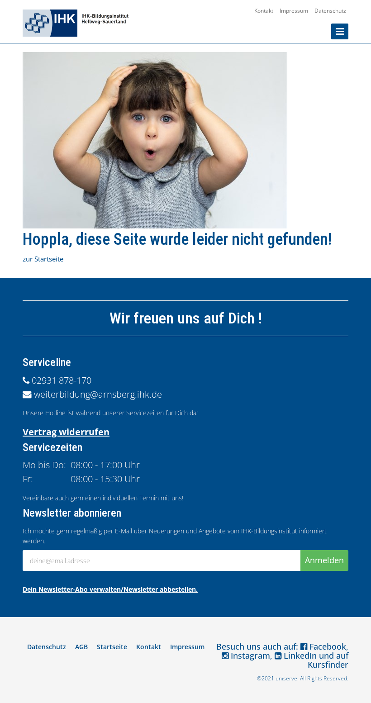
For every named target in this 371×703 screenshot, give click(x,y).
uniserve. (287, 678)
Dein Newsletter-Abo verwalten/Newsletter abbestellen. (110, 589)
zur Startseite (43, 258)
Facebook (326, 646)
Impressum (294, 10)
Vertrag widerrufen (66, 432)
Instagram (249, 655)
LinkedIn (299, 655)
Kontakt (263, 10)
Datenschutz (330, 10)
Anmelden (324, 560)
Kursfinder (328, 664)
